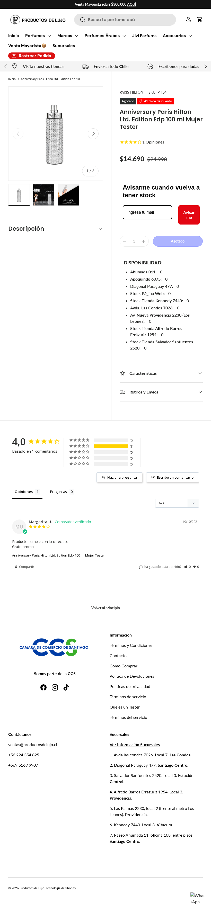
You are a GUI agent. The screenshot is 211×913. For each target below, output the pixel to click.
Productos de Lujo (32, 888)
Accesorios (174, 35)
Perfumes (35, 35)
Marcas (64, 35)
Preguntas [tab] (58, 491)
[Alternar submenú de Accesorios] (190, 36)
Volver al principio (105, 608)
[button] (199, 19)
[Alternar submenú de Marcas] (76, 36)
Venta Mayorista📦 (27, 45)
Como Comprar (123, 665)
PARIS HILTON (131, 92)
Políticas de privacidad (130, 686)
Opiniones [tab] (24, 491)
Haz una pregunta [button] (122, 477)
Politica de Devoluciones (132, 676)
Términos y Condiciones (131, 645)
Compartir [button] (26, 567)
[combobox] (125, 20)
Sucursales (63, 45)
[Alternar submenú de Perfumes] (49, 36)
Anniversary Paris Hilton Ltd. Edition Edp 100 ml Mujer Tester (51, 79)
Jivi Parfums (144, 35)
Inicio (13, 35)
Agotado (177, 241)
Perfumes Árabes (102, 35)
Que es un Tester (125, 706)
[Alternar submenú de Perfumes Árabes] (124, 36)
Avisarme (189, 215)
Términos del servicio (128, 717)
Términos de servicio (128, 696)
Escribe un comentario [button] (175, 477)
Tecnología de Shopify (61, 888)
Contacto (118, 655)
